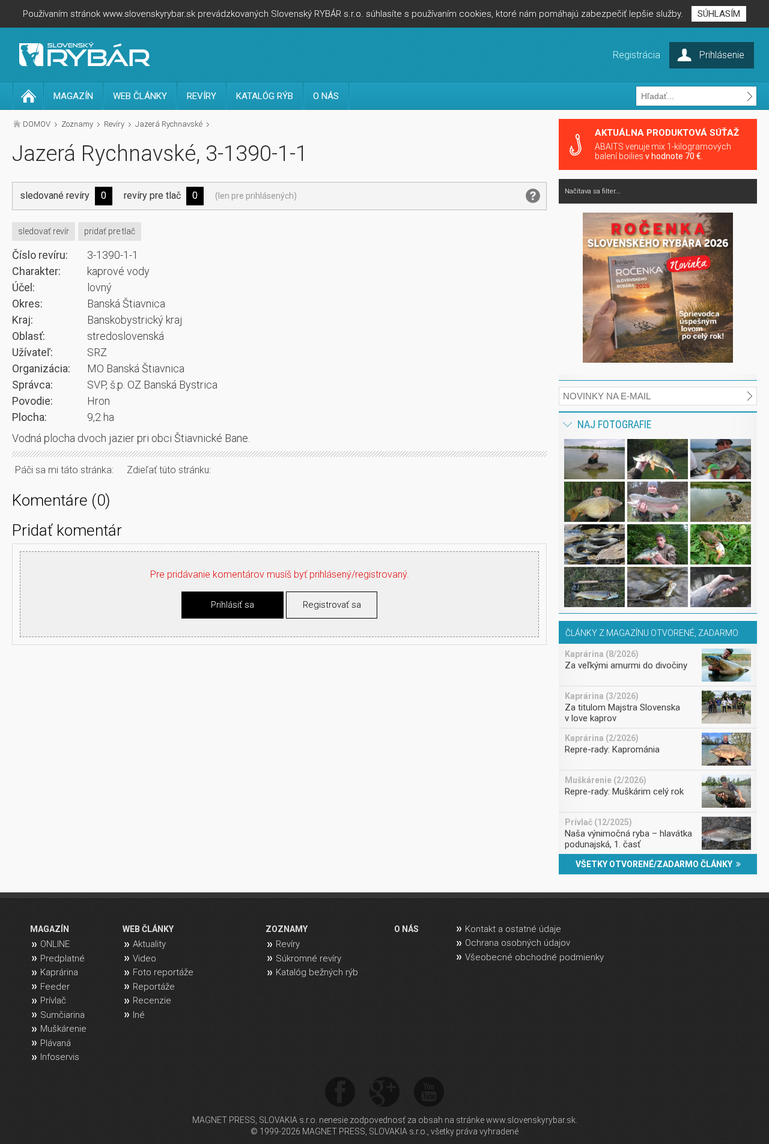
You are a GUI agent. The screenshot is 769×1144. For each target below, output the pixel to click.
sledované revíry (55, 195)
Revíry (114, 124)
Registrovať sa (332, 604)
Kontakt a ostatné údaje (513, 929)
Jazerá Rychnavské (168, 124)
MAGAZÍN (73, 96)
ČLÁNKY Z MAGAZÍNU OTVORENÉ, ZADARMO (651, 633)
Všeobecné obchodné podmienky (534, 957)
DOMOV (36, 124)
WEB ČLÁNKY (140, 96)
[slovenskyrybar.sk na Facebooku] (340, 1093)
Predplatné (62, 958)
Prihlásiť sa (232, 604)
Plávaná (55, 1043)
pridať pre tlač (109, 231)
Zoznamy (77, 124)
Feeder (55, 986)
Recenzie (152, 1000)
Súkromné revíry (308, 958)
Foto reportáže (163, 972)
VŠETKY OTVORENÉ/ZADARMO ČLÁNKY (656, 864)
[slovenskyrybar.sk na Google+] (384, 1093)
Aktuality (149, 944)
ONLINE (55, 944)
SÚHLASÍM (719, 13)
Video (144, 958)
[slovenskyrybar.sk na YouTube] (429, 1093)
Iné (139, 1014)
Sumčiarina (62, 1014)
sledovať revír (43, 231)
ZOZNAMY (287, 929)
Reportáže (154, 986)
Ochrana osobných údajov (517, 942)
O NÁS (326, 96)
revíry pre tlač (152, 195)
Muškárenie (63, 1028)
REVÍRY (201, 96)
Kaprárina (59, 972)
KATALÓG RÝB (264, 96)
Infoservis (59, 1057)
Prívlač (53, 1000)
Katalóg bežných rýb (317, 972)
